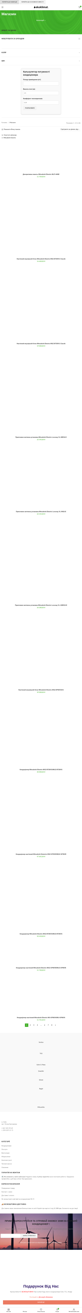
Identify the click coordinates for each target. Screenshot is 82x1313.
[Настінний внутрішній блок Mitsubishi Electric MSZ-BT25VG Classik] (41, 219)
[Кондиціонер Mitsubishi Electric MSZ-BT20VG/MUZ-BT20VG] (41, 731)
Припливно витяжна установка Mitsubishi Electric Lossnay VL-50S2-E (41, 511)
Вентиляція (5, 1153)
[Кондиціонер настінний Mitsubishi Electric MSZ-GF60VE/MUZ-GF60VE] (41, 953)
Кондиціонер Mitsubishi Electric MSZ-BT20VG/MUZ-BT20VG (41, 769)
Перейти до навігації (9, 2)
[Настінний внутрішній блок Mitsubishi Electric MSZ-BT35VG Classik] (41, 303)
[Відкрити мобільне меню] (2, 7)
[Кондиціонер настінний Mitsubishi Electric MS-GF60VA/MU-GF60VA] (41, 994)
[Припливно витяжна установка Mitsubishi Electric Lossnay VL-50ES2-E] (41, 388)
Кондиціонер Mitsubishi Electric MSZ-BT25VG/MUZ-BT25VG (41, 934)
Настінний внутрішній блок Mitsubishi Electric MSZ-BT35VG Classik (41, 343)
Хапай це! (41, 1302)
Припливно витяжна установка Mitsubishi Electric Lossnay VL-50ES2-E (41, 437)
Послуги (4, 1149)
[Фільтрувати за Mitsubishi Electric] (21, 43)
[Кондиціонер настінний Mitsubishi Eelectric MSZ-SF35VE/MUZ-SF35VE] (41, 814)
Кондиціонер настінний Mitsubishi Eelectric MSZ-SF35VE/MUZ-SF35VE (41, 854)
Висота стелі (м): (29, 89)
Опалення (5, 1167)
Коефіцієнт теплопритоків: (33, 98)
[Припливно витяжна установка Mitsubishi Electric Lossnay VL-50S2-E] (41, 472)
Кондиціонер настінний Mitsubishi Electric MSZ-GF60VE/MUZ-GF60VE (41, 968)
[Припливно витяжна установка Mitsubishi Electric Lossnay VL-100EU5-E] (41, 556)
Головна (4, 122)
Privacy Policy (57, 1242)
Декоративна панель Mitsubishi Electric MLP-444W (41, 174)
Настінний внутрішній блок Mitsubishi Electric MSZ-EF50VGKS (41, 690)
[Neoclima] (41, 1072)
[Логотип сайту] (41, 7)
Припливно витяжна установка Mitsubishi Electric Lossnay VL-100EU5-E (41, 605)
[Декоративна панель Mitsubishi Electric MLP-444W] (41, 156)
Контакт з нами (7, 1192)
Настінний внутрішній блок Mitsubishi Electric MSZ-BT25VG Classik (41, 259)
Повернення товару (8, 1188)
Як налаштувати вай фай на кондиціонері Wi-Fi (18, 1199)
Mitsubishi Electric (10, 138)
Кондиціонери (6, 1146)
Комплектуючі (7, 1160)
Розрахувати (29, 108)
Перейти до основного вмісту (32, 2)
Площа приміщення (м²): (32, 79)
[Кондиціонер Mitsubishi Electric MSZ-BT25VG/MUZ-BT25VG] (41, 896)
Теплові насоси (7, 1164)
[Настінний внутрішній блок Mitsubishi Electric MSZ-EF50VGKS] (41, 650)
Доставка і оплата (8, 1195)
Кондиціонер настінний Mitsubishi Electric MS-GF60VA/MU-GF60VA (41, 1017)
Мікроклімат (6, 1156)
